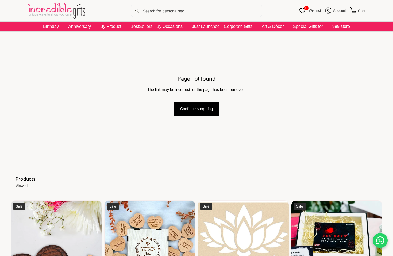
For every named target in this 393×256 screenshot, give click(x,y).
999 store (341, 26)
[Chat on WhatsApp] (380, 240)
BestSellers (141, 26)
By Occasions (169, 26)
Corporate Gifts (238, 26)
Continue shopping (196, 108)
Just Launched (206, 26)
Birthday (51, 26)
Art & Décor (273, 26)
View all (22, 185)
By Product (110, 26)
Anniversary (79, 26)
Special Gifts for (308, 26)
